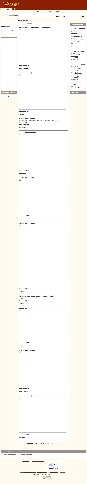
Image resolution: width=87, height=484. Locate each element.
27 (52, 443)
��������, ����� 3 (77, 47)
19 (38, 443)
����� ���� (30, 73)
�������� (74, 33)
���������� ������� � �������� (75, 56)
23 (45, 443)
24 (47, 443)
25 (48, 443)
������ (30, 443)
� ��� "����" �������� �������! (39, 296)
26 (50, 443)
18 (36, 443)
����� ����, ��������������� (39, 27)
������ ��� (30, 118)
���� (29, 11)
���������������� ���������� (33, 472)
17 (35, 443)
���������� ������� (56, 472)
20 (40, 443)
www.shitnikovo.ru (44, 474)
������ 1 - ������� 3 (78, 87)
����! (27, 308)
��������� (24, 65)
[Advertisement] (55, 4)
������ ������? (53, 11)
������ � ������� (77, 51)
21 (42, 443)
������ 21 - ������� (78, 64)
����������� (39, 11)
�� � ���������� (77, 84)
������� (4, 24)
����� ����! (30, 132)
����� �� (74, 60)
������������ (76, 36)
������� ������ (8, 34)
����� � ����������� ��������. (76, 69)
